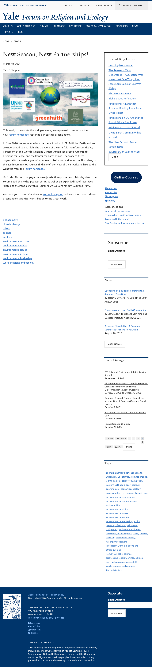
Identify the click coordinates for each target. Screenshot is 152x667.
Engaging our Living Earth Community (125, 310)
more (129, 446)
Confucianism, (113, 480)
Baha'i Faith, (137, 473)
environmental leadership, (119, 521)
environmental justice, (117, 517)
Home (6, 41)
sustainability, (131, 562)
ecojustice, (126, 489)
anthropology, (122, 473)
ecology (7, 237)
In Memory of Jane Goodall (124, 127)
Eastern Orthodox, (115, 485)
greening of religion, (116, 525)
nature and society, (126, 537)
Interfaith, (111, 533)
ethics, (137, 521)
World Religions (26, 26)
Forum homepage (18, 134)
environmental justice (15, 254)
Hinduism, (132, 525)
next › (109, 447)
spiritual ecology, (115, 562)
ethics (6, 228)
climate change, (139, 476)
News (135, 26)
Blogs (17, 41)
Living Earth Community (118, 219)
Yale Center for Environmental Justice (124, 223)
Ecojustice (75, 26)
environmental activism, (135, 493)
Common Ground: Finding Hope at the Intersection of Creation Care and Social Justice (125, 401)
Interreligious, (124, 533)
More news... (114, 344)
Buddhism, (111, 476)
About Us (8, 26)
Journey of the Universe (117, 211)
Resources (122, 26)
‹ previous (121, 438)
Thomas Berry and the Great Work (123, 215)
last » (118, 447)
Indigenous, (112, 529)
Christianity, (124, 476)
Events (9, 31)
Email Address (116, 250)
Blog (20, 31)
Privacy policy (57, 594)
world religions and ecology (18, 262)
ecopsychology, (114, 493)
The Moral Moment (120, 93)
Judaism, (110, 537)
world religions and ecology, (120, 566)
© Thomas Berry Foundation (46, 617)
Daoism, (138, 480)
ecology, (137, 489)
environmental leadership (17, 258)
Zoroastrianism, (114, 570)
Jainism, (144, 533)
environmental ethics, (117, 509)
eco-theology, (133, 485)
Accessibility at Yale (38, 594)
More (114, 157)
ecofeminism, (113, 489)
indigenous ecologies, (130, 529)
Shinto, (131, 558)
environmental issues (15, 249)
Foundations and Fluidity (117, 424)
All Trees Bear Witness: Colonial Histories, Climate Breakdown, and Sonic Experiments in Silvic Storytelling (126, 386)
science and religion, (116, 558)
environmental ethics (15, 245)
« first (109, 438)
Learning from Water (121, 65)
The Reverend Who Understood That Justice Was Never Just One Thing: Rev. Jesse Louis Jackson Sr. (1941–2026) (126, 79)
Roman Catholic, (114, 554)
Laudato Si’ (59, 26)
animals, (110, 473)
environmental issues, (117, 513)
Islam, (136, 533)
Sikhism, (140, 558)
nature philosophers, (116, 541)
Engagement (10, 219)
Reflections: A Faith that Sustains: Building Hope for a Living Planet (125, 108)
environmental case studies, (120, 497)
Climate (44, 26)
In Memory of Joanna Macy (124, 151)
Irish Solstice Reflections (123, 98)
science (7, 232)
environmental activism (16, 241)
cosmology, (128, 480)
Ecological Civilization (98, 26)
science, (128, 554)
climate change (11, 224)
